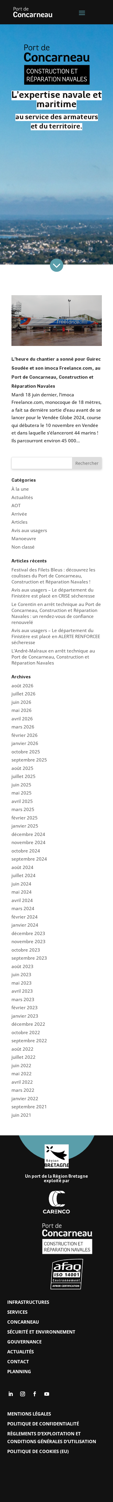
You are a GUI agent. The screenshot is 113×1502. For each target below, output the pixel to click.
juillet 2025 (23, 776)
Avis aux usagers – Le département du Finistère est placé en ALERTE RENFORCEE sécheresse (55, 636)
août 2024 (22, 867)
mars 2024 (22, 908)
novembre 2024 (28, 842)
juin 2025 (21, 785)
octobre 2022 (25, 1032)
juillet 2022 (23, 1057)
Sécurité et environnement (41, 1332)
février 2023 (24, 1007)
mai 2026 (21, 710)
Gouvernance (24, 1342)
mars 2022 (22, 1090)
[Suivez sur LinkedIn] (10, 1394)
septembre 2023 (29, 958)
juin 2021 (21, 1115)
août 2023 (22, 966)
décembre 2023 (28, 933)
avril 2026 (22, 719)
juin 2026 (21, 702)
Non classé (23, 547)
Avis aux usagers (29, 530)
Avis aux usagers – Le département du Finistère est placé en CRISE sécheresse (53, 593)
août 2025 (22, 768)
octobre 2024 (25, 851)
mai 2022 (21, 1073)
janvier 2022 (24, 1098)
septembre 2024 (29, 859)
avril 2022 (22, 1082)
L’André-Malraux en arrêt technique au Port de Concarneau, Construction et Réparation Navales (53, 657)
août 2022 (22, 1049)
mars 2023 (22, 999)
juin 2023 (21, 974)
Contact (18, 1361)
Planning (19, 1371)
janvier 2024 (24, 925)
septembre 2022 (29, 1040)
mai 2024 (21, 892)
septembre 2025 (29, 760)
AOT (15, 505)
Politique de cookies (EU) (38, 1451)
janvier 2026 (24, 743)
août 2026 (22, 686)
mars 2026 (22, 727)
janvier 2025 (24, 826)
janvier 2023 (24, 1016)
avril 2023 (22, 991)
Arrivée (19, 514)
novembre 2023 (28, 941)
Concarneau (23, 1322)
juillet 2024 (23, 875)
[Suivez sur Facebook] (34, 1394)
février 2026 (24, 735)
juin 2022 (21, 1065)
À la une (20, 489)
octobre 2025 (25, 752)
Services (17, 1312)
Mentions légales (29, 1414)
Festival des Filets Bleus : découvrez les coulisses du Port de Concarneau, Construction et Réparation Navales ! (53, 576)
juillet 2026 (23, 694)
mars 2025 (22, 809)
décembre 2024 (28, 834)
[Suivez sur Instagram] (22, 1394)
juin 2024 (21, 884)
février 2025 (24, 818)
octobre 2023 (25, 950)
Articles (19, 522)
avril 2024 (22, 900)
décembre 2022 (28, 1024)
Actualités (22, 497)
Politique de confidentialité (43, 1424)
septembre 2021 (29, 1107)
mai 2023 (21, 983)
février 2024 (24, 917)
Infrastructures (28, 1302)
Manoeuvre (23, 538)
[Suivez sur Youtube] (47, 1394)
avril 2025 (22, 801)
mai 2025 (21, 793)
